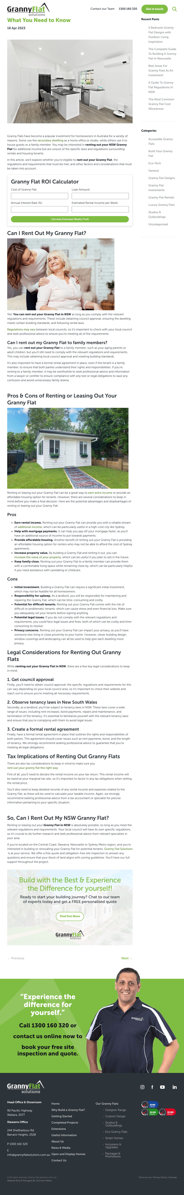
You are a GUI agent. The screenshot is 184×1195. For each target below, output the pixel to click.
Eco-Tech (154, 163)
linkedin (174, 1087)
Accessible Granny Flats (160, 142)
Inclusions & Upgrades (113, 1146)
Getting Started (61, 1116)
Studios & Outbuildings (157, 215)
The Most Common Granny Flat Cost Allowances (161, 104)
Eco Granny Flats (116, 1132)
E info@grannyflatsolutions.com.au (28, 1153)
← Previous (15, 958)
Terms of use (145, 1177)
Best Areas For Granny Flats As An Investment (160, 70)
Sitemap (173, 1177)
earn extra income (100, 493)
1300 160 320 (128, 9)
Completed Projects (64, 1122)
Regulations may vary (21, 329)
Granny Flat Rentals (161, 197)
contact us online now (44, 1036)
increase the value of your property (37, 557)
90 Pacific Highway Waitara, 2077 (19, 1113)
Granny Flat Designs (161, 178)
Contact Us (58, 1160)
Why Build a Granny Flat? (68, 1110)
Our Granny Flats (107, 1104)
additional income (30, 527)
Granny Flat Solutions (118, 849)
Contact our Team (102, 9)
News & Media (60, 1148)
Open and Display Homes (68, 1154)
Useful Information (64, 1135)
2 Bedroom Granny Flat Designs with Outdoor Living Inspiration (161, 35)
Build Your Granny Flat (160, 154)
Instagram (142, 1087)
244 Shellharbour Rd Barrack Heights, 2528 (21, 1132)
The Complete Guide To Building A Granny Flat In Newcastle (162, 54)
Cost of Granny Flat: (24, 189)
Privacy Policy (160, 1177)
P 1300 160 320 (17, 1144)
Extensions (58, 1129)
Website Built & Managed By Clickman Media (29, 1181)
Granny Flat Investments (156, 188)
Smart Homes (114, 1138)
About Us (57, 1141)
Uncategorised (158, 224)
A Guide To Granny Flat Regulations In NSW (160, 87)
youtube (162, 1087)
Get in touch (154, 9)
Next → (127, 958)
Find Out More (70, 916)
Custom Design (115, 1116)
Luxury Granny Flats (161, 205)
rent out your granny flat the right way (32, 768)
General (153, 170)
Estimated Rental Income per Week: (95, 203)
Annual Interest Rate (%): (27, 203)
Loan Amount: (81, 189)
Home (55, 1104)
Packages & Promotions (113, 1155)
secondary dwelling (50, 140)
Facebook (152, 1087)
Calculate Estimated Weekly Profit (70, 219)
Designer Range (115, 1110)
